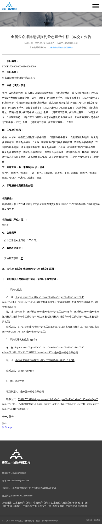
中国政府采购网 (41, 502)
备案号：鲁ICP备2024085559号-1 (47, 521)
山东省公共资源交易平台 (64, 502)
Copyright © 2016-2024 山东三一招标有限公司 (18, 521)
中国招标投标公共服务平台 (37, 506)
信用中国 (83, 502)
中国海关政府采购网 (76, 506)
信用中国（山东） (12, 506)
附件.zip (7, 427)
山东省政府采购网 (22, 502)
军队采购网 (58, 506)
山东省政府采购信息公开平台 (61, 48)
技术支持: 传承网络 (93, 520)
